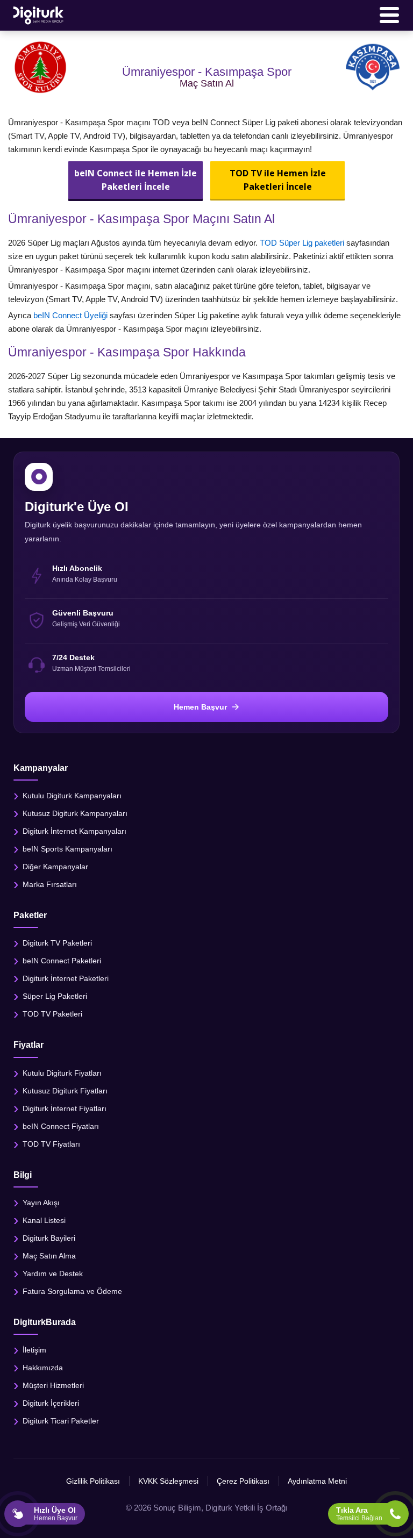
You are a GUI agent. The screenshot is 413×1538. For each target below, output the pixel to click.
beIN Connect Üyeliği (70, 315)
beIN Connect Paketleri (62, 960)
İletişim (34, 1350)
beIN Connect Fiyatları (61, 1125)
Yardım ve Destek (53, 1273)
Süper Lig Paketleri (55, 996)
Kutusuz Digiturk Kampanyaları (75, 813)
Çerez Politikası (243, 1481)
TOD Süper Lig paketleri (302, 242)
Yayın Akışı (41, 1202)
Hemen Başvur (200, 707)
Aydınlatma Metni (317, 1481)
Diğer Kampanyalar (55, 866)
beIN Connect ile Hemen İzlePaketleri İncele (135, 179)
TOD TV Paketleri (52, 1014)
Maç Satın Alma (49, 1255)
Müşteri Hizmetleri (53, 1385)
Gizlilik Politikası (93, 1481)
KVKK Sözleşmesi (168, 1481)
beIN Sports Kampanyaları (67, 849)
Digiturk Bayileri (49, 1237)
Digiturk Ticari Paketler (61, 1421)
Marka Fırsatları (50, 884)
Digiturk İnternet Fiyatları (64, 1108)
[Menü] (389, 15)
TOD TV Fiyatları (51, 1143)
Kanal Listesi (44, 1219)
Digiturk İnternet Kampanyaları (74, 831)
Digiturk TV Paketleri (57, 943)
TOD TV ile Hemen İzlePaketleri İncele (278, 179)
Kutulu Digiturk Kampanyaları (72, 795)
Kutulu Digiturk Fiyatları (62, 1072)
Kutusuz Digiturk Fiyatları (65, 1090)
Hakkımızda (43, 1367)
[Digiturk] (39, 15)
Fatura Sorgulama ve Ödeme (72, 1290)
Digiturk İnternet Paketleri (66, 978)
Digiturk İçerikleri (51, 1403)
